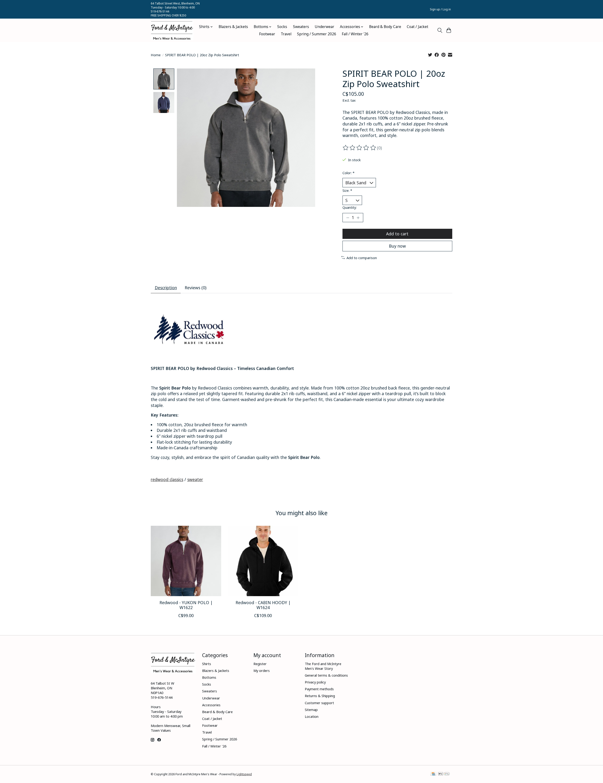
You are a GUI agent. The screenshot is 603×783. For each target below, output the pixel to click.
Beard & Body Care (385, 26)
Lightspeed (244, 774)
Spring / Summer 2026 (316, 34)
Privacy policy (315, 682)
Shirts (206, 663)
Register (260, 663)
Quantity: (349, 207)
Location (311, 716)
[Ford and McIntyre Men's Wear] (172, 30)
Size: (347, 190)
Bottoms (209, 677)
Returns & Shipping (320, 695)
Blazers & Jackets (233, 26)
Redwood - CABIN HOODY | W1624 (263, 605)
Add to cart (397, 234)
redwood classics (167, 479)
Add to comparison (361, 257)
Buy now (397, 246)
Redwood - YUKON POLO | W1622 (186, 605)
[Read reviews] (359, 148)
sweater (195, 479)
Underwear (324, 26)
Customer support (319, 702)
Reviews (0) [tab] (195, 287)
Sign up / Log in (440, 9)
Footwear (267, 34)
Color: (348, 172)
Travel (286, 34)
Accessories (211, 705)
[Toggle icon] (439, 30)
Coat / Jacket (417, 26)
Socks (282, 26)
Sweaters (301, 26)
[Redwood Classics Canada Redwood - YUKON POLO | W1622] (186, 561)
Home (156, 54)
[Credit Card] (433, 774)
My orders (261, 670)
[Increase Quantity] (358, 217)
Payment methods (319, 689)
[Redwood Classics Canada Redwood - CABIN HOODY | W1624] (263, 561)
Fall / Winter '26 (355, 34)
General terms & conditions (326, 675)
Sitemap (311, 709)
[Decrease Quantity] (347, 217)
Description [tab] (166, 287)
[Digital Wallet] (444, 774)
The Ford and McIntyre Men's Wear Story (323, 666)
